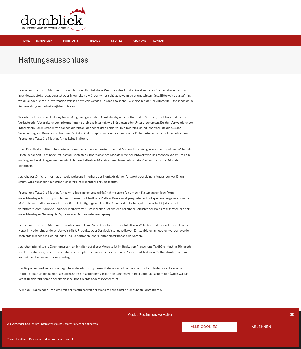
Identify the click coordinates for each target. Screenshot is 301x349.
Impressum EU (65, 339)
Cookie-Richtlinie (17, 339)
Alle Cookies (204, 327)
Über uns (139, 40)
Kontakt (159, 40)
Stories (117, 40)
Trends (94, 40)
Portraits (71, 40)
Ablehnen (261, 327)
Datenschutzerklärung (42, 339)
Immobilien (44, 40)
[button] (292, 314)
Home (26, 40)
